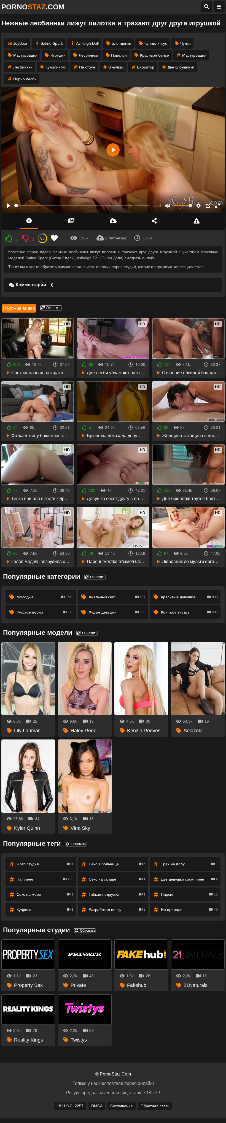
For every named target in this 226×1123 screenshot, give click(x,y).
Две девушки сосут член (189, 879)
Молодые (45, 597)
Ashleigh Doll (87, 43)
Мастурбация (25, 55)
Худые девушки (117, 612)
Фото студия (45, 864)
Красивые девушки (189, 597)
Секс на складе (117, 879)
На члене (45, 879)
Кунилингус (55, 67)
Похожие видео (19, 308)
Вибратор (145, 67)
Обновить (53, 308)
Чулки (185, 43)
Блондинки (121, 43)
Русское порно (45, 612)
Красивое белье (154, 55)
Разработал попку (117, 909)
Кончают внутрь (189, 612)
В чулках (116, 67)
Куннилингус (155, 43)
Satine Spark (52, 43)
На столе (87, 67)
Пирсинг (189, 894)
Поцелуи (119, 55)
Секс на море (45, 894)
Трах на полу (189, 864)
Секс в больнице (117, 864)
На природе (189, 909)
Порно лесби (25, 79)
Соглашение (121, 1106)
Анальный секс (117, 597)
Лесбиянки (88, 55)
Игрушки (58, 55)
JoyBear (20, 43)
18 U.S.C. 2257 (70, 1106)
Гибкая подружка (117, 894)
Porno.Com (32, 7)
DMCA (97, 1106)
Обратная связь (155, 1106)
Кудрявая (45, 909)
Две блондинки (181, 67)
